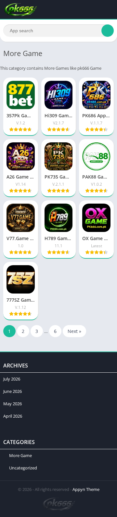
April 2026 (12, 416)
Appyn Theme (85, 489)
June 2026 (12, 391)
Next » (74, 331)
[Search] (107, 30)
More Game (20, 455)
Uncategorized (23, 468)
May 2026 (12, 404)
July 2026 (11, 379)
